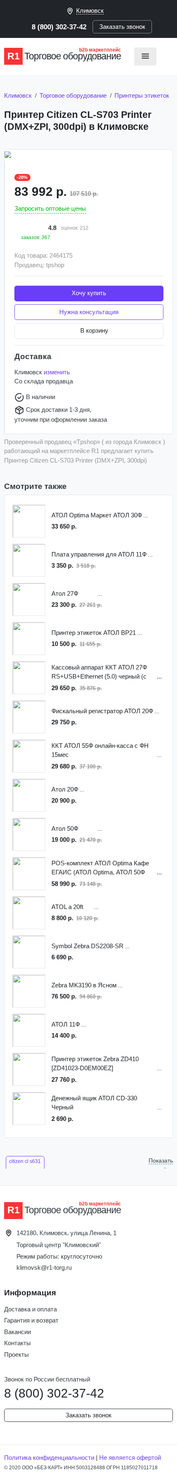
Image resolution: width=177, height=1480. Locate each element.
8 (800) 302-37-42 (59, 27)
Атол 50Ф (64, 828)
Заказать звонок (122, 26)
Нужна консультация (89, 311)
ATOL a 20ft (67, 906)
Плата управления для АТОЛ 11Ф (99, 554)
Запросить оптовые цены (50, 208)
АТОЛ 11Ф (65, 1024)
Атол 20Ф (64, 789)
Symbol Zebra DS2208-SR (87, 945)
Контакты (17, 1342)
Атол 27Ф (64, 593)
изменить (57, 372)
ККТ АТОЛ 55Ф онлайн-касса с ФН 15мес (100, 750)
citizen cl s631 (25, 1161)
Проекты (16, 1354)
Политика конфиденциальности (49, 1457)
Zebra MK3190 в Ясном (83, 985)
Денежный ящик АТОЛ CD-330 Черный (94, 1103)
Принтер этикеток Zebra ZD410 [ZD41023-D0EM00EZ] (95, 1063)
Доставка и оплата (30, 1309)
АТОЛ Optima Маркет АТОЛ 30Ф (96, 515)
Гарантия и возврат (31, 1320)
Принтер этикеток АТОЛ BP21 (93, 632)
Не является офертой (130, 1457)
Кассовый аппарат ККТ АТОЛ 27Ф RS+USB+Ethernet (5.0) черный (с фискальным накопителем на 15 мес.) (99, 672)
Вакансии (17, 1331)
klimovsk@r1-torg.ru (44, 1267)
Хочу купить (89, 292)
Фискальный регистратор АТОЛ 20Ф (102, 710)
